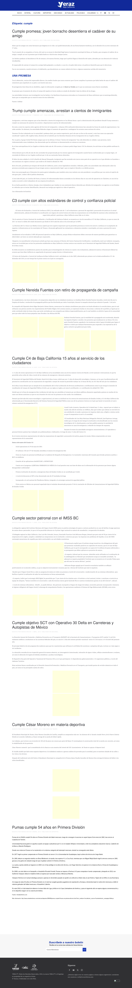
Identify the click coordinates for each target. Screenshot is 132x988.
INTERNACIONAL (59, 115)
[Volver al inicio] (66, 5)
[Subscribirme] (84, 949)
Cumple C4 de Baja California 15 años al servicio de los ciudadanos (58, 360)
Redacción (25, 40)
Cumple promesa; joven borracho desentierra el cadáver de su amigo (63, 33)
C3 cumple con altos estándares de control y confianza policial (64, 200)
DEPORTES (47, 13)
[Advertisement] (25, 272)
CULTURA (36, 13)
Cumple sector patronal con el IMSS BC (45, 517)
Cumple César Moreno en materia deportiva (48, 724)
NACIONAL (56, 40)
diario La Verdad (70, 87)
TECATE (54, 294)
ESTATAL (56, 205)
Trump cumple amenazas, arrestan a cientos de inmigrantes (62, 110)
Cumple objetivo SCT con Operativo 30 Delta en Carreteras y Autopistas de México (63, 625)
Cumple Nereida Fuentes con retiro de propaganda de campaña (65, 289)
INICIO (19, 13)
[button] (97, 13)
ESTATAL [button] (28, 13)
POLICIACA (81, 13)
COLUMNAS (91, 13)
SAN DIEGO (58, 13)
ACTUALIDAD (69, 13)
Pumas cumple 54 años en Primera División (48, 827)
